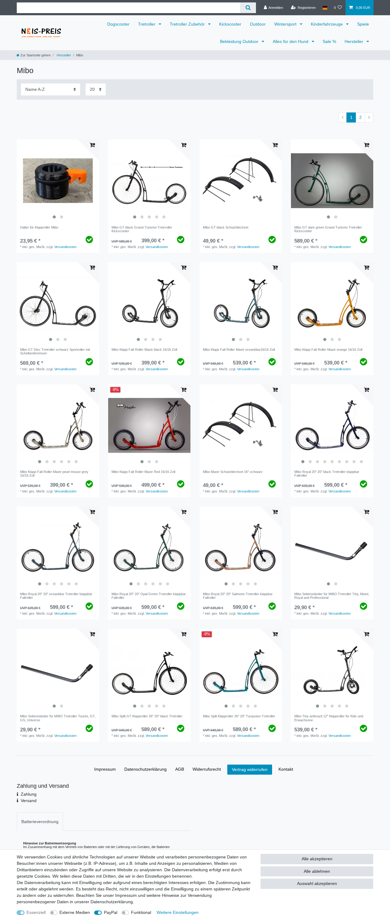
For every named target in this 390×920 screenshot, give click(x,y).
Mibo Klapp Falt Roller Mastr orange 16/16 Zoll (328, 349)
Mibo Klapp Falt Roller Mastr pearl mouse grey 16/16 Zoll (54, 473)
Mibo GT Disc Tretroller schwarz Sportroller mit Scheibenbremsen (55, 351)
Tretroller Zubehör (188, 24)
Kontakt (285, 769)
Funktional (141, 912)
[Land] (324, 7)
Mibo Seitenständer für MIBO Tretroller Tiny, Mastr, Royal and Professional (331, 595)
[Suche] (248, 7)
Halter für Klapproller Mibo (39, 227)
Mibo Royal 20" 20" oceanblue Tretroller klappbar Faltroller (56, 595)
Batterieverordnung (39, 821)
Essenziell (36, 912)
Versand (29, 800)
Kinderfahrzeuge (327, 24)
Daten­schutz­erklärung (145, 769)
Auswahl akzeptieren (317, 883)
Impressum (105, 769)
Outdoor (258, 24)
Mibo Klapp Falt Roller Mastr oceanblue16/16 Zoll (239, 349)
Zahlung (29, 794)
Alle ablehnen (317, 871)
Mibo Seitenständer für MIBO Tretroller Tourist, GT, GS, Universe (57, 718)
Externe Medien (74, 912)
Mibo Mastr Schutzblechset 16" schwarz (233, 472)
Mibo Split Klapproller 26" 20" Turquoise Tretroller (239, 716)
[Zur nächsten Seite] (369, 117)
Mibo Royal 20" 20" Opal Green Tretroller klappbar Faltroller (149, 595)
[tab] (40, 821)
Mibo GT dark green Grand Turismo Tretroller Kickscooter (328, 229)
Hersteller (354, 41)
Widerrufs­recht (207, 769)
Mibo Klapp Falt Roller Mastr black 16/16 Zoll (144, 349)
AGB (179, 769)
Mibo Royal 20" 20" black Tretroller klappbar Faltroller (326, 473)
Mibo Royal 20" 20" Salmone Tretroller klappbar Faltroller (238, 595)
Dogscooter (118, 24)
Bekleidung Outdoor (240, 41)
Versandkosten (65, 247)
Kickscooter (230, 24)
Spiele (363, 24)
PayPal (110, 912)
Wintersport (286, 24)
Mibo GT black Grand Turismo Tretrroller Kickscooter (142, 229)
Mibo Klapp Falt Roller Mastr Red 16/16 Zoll (143, 472)
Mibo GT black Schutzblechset (225, 227)
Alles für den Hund (291, 41)
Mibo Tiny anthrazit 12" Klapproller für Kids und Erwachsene (328, 718)
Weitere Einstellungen (178, 912)
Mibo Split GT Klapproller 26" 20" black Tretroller (147, 716)
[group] (58, 181)
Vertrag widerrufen (250, 769)
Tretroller (147, 24)
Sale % (329, 41)
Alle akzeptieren (317, 858)
